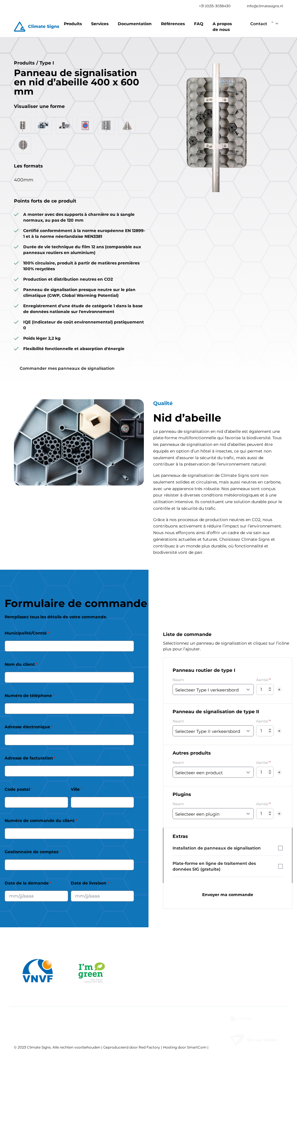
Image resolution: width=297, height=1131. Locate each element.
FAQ (198, 23)
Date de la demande (28, 883)
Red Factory (149, 1047)
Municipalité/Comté (27, 633)
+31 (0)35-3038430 (215, 6)
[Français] (275, 22)
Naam (178, 680)
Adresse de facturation (30, 758)
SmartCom (197, 1047)
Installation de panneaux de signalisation (217, 848)
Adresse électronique (29, 726)
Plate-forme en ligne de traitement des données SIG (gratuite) (214, 866)
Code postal (18, 789)
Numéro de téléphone (30, 695)
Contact (258, 23)
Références (173, 23)
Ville (76, 789)
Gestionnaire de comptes (33, 851)
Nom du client (21, 664)
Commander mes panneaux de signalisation (67, 368)
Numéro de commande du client (41, 820)
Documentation (135, 23)
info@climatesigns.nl (265, 6)
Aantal (263, 679)
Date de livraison (90, 883)
